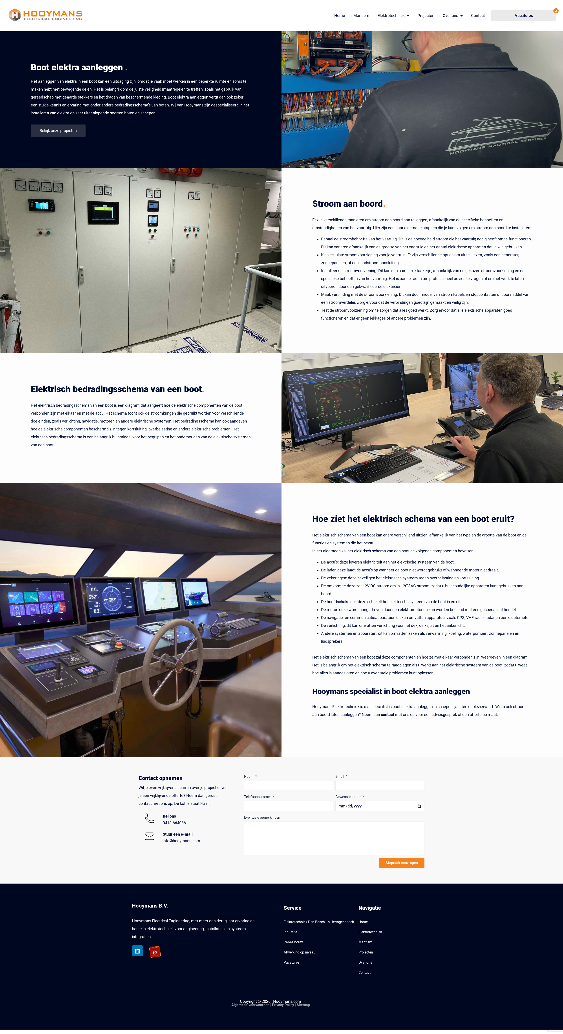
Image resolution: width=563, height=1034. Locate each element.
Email (340, 776)
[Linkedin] (137, 950)
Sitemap (303, 1005)
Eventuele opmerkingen (262, 817)
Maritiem (361, 15)
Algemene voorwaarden (250, 1005)
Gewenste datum (348, 797)
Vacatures (291, 962)
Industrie (290, 932)
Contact (478, 15)
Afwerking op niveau (299, 952)
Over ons (450, 15)
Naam (249, 776)
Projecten (426, 15)
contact (387, 714)
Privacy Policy (283, 1005)
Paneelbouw (293, 942)
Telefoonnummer (258, 797)
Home (339, 15)
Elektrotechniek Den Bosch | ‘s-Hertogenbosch (319, 922)
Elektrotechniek (391, 15)
